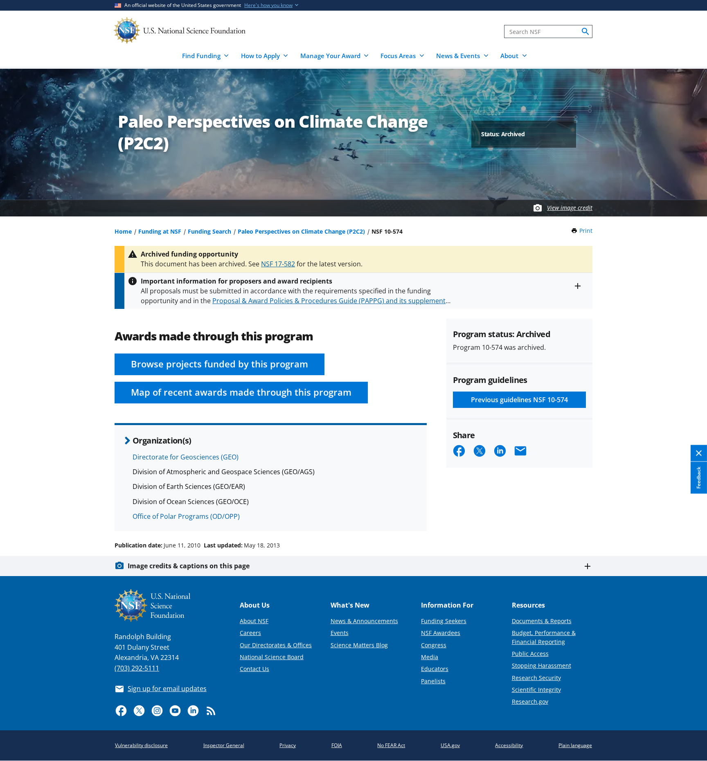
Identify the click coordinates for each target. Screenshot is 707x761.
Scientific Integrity (536, 689)
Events (340, 633)
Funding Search (209, 231)
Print (585, 230)
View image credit (569, 208)
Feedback (698, 477)
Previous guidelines (519, 399)
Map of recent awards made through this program (241, 392)
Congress (433, 645)
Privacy (287, 745)
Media (429, 657)
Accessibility (509, 745)
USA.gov (450, 745)
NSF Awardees (440, 633)
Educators (434, 669)
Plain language (575, 745)
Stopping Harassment (541, 665)
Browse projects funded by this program (219, 364)
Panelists (433, 681)
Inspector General (223, 745)
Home (123, 231)
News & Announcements (364, 621)
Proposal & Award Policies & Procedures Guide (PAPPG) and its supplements (330, 300)
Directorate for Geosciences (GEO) (186, 457)
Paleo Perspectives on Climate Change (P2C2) (301, 231)
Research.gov (530, 701)
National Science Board (272, 657)
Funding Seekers (443, 621)
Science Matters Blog (359, 645)
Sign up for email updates (167, 688)
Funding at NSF (159, 231)
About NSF (254, 621)
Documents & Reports (542, 621)
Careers (250, 633)
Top (689, 514)
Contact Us (254, 669)
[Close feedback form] (699, 453)
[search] (585, 31)
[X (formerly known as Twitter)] (139, 710)
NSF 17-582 (278, 263)
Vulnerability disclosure (141, 745)
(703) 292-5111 (137, 668)
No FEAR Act (391, 745)
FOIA (336, 745)
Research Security (536, 678)
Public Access (530, 653)
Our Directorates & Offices (276, 645)
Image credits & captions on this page (189, 565)
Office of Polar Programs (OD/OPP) (186, 516)
